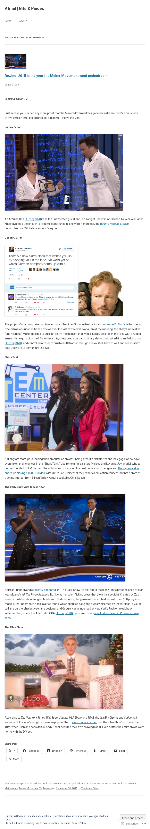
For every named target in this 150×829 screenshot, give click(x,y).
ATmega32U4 (64, 613)
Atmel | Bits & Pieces (24, 8)
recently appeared (44, 589)
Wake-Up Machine (117, 324)
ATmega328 (33, 219)
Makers (47, 788)
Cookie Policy (78, 823)
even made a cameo (84, 722)
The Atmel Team (90, 788)
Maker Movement (52, 783)
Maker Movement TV (30, 788)
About (23, 21)
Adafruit (81, 783)
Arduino (37, 783)
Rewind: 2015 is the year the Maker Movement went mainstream (56, 76)
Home (8, 21)
